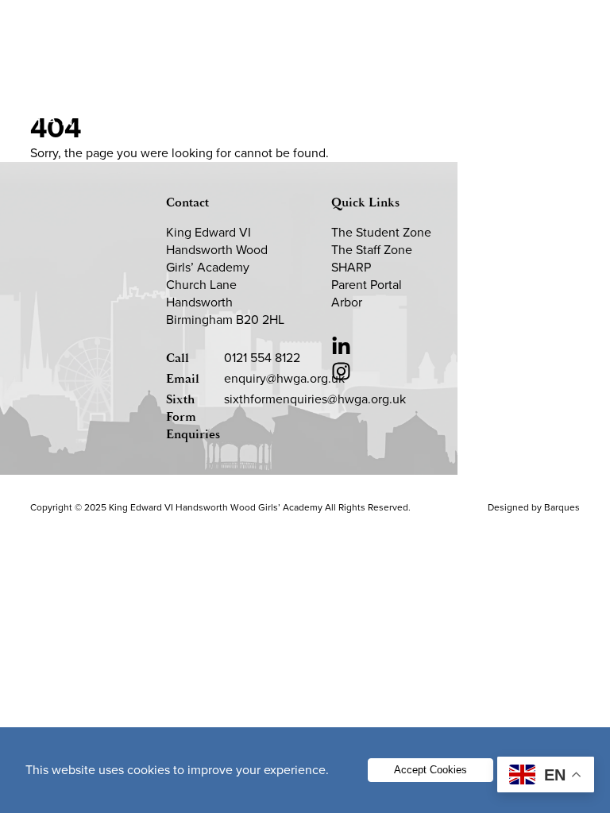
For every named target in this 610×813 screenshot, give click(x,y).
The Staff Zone (371, 250)
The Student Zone (381, 232)
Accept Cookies (430, 770)
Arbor (346, 302)
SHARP (351, 267)
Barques (562, 507)
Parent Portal (366, 284)
